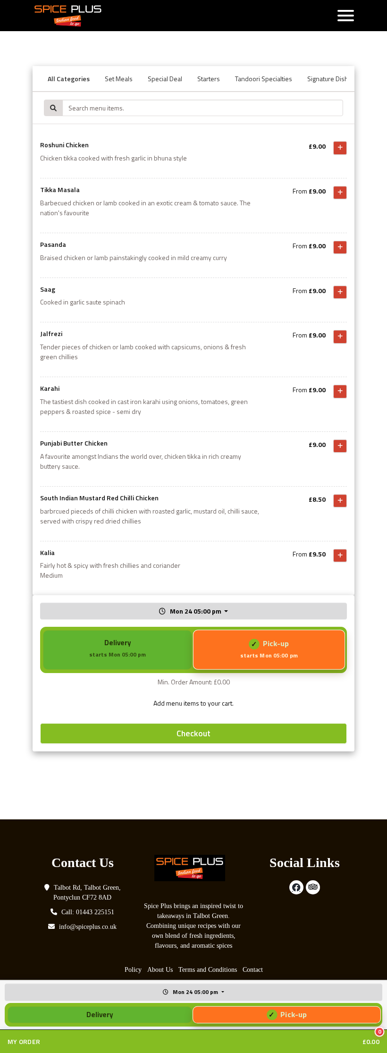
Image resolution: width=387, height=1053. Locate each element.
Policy (133, 969)
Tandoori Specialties (263, 79)
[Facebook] (296, 887)
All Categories (69, 79)
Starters (208, 79)
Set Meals (119, 79)
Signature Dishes (331, 79)
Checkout (193, 733)
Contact (253, 969)
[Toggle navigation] (345, 15)
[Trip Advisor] (313, 887)
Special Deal (165, 79)
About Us (160, 969)
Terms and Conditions (207, 969)
